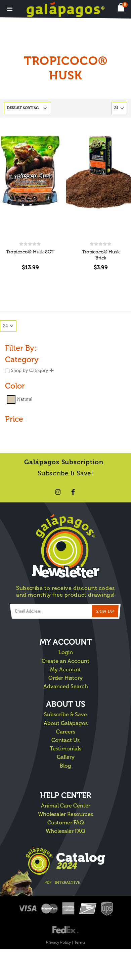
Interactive (67, 882)
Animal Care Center (65, 805)
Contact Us (65, 740)
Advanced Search (65, 686)
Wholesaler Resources (65, 814)
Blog (65, 766)
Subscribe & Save (65, 714)
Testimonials (65, 748)
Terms (79, 942)
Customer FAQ (65, 822)
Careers (65, 731)
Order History (65, 678)
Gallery (66, 757)
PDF (47, 882)
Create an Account (65, 661)
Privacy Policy (58, 942)
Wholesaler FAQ (65, 831)
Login (65, 652)
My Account (65, 669)
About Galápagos (66, 723)
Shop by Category (29, 370)
